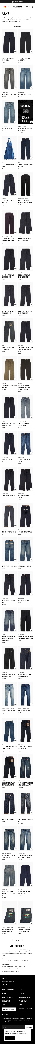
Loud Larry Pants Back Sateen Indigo (8, 59)
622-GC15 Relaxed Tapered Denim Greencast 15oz (25, 748)
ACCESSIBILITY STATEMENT (25, 1008)
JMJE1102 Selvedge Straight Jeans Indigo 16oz (25, 312)
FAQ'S (20, 990)
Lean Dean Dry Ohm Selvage (9, 496)
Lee (3, 162)
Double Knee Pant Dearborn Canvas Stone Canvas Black (25, 637)
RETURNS (4, 993)
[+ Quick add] (15, 51)
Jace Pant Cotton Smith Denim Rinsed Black (8, 675)
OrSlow (20, 889)
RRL (3, 345)
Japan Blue (20, 236)
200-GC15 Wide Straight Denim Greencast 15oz (8, 784)
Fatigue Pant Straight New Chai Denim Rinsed (9, 424)
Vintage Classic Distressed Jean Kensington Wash (25, 856)
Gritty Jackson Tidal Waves (9, 566)
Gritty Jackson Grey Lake (9, 94)
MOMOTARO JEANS (23, 198)
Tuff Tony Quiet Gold (7, 128)
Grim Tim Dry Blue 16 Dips (9, 532)
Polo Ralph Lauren (6, 853)
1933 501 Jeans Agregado (8, 711)
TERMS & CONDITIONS (24, 997)
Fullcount (4, 383)
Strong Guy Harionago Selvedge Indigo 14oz (24, 930)
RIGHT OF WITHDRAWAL (8, 997)
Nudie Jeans (5, 56)
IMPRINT (21, 1005)
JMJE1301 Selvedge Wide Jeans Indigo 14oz (24, 276)
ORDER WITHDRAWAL (8, 1009)
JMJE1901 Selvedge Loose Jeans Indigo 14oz (24, 240)
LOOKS (3, 1005)
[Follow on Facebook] (7, 984)
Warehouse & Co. (22, 126)
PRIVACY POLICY (23, 1001)
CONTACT (21, 993)
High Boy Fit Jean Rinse (8, 819)
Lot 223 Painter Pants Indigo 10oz (8, 202)
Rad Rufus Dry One (7, 460)
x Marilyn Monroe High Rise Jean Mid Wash (9, 748)
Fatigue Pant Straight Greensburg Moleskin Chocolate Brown (24, 387)
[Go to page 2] (21, 940)
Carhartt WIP (21, 634)
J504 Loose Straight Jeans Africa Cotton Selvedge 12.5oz (25, 349)
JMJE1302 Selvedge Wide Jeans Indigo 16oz (8, 276)
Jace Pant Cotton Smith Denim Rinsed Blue (24, 675)
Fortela (3, 634)
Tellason (20, 383)
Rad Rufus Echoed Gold (24, 566)
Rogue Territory (22, 421)
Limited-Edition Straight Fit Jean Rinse (8, 348)
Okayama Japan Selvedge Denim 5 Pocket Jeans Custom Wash (8, 638)
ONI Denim (21, 744)
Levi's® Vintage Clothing (8, 708)
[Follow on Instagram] (3, 984)
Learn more (10, 1038)
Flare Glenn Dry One (23, 600)
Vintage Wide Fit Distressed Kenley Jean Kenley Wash (25, 784)
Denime (4, 198)
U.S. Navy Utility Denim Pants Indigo (24, 892)
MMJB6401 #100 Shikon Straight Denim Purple (8, 240)
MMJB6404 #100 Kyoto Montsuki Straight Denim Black (25, 203)
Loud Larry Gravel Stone (25, 94)
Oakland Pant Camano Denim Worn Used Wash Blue (8, 893)
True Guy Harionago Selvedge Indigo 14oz (7, 930)
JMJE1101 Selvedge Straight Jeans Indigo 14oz (9, 312)
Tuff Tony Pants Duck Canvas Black (24, 59)
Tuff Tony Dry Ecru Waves (25, 532)
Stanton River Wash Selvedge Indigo (23, 424)
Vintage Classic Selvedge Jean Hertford (8, 856)
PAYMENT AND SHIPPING (8, 990)
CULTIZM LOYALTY (6, 1001)
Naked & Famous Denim (8, 927)
